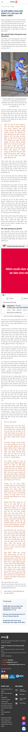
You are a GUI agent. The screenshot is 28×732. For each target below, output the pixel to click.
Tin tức (3, 6)
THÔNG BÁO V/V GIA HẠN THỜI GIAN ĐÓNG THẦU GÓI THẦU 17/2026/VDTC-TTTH (13, 608)
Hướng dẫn (4, 697)
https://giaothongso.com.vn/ (16, 664)
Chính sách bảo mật (6, 703)
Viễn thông (23, 703)
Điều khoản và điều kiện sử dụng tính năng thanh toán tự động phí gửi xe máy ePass (6, 722)
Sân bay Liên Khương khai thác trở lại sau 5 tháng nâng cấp (14, 615)
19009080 (10, 660)
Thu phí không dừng (23, 690)
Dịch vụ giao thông (23, 699)
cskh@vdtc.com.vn (12, 662)
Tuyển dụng (4, 701)
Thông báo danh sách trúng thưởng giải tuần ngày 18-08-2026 (14, 621)
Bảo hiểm (22, 694)
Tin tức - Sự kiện (9, 6)
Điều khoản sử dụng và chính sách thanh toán (6, 708)
